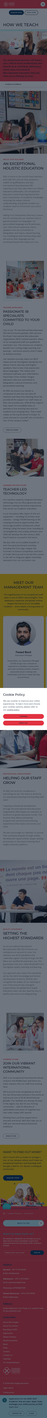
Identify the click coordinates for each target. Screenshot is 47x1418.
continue (23, 716)
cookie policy (13, 709)
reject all (23, 723)
